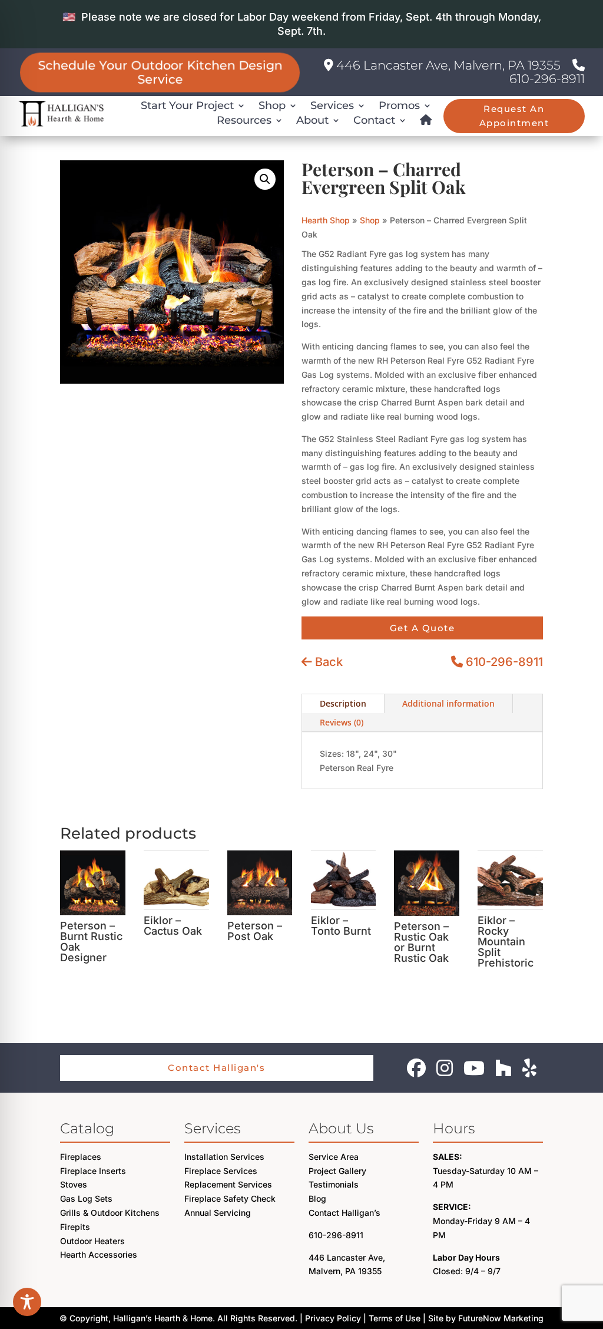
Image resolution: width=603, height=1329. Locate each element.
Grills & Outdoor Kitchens (110, 1213)
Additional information (448, 703)
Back (327, 662)
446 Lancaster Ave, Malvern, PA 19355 (447, 65)
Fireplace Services (220, 1171)
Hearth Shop (326, 220)
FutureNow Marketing (501, 1318)
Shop (272, 105)
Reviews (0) (341, 722)
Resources (244, 120)
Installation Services (224, 1157)
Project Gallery (337, 1171)
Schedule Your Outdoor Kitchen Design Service (159, 72)
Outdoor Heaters (92, 1241)
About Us (341, 1128)
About (312, 120)
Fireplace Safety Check (230, 1198)
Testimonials (334, 1184)
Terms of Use (394, 1318)
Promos (399, 105)
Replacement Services (228, 1184)
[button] (265, 179)
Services (332, 105)
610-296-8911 (547, 78)
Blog (317, 1198)
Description (343, 703)
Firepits (75, 1227)
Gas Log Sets (86, 1198)
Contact (374, 120)
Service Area (334, 1157)
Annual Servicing (217, 1213)
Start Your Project (187, 105)
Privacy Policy (333, 1318)
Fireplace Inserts (93, 1171)
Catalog (87, 1128)
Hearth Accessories (98, 1254)
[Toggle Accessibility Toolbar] (27, 1302)
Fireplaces (80, 1157)
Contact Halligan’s (344, 1213)
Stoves (73, 1184)
